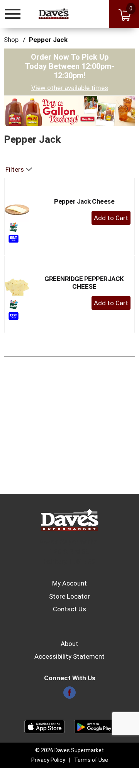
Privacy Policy (48, 760)
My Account (69, 583)
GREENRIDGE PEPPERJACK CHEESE (84, 282)
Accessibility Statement (69, 656)
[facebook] (69, 695)
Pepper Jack (48, 40)
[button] (69, 110)
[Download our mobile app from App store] (44, 726)
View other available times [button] (69, 88)
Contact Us (69, 609)
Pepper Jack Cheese (84, 201)
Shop (11, 40)
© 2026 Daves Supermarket (69, 750)
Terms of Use (91, 760)
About (69, 644)
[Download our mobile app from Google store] (94, 726)
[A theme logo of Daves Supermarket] (54, 13)
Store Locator (69, 596)
